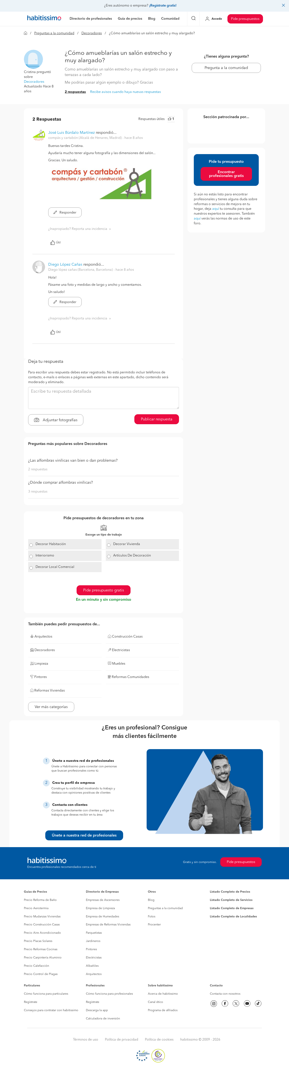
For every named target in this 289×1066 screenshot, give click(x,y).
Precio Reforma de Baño (40, 900)
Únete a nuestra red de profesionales (84, 835)
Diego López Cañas (65, 264)
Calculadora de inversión (103, 1018)
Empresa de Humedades (102, 916)
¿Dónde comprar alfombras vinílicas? (60, 483)
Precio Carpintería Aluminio (43, 957)
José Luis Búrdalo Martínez (71, 133)
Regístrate (30, 1002)
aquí (215, 209)
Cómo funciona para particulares (46, 993)
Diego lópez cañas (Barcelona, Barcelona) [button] (81, 270)
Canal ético (155, 1002)
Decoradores (91, 33)
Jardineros (93, 941)
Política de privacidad (121, 1039)
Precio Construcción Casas (42, 924)
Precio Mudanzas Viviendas (42, 916)
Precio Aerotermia (36, 908)
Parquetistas (94, 932)
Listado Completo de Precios (230, 891)
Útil (58, 242)
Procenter (154, 924)
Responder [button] (67, 212)
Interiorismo (45, 555)
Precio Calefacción (36, 965)
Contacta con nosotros (225, 993)
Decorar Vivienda (126, 544)
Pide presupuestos (245, 19)
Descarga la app (97, 1010)
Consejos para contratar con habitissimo (51, 1010)
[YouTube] (247, 1003)
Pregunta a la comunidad (226, 68)
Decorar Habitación (51, 544)
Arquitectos (94, 974)
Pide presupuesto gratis (103, 590)
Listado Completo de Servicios (231, 900)
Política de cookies (159, 1039)
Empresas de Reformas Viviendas (108, 924)
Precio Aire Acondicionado (42, 932)
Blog (151, 900)
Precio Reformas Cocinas (40, 949)
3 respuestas (37, 491)
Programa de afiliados (163, 1010)
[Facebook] (225, 1003)
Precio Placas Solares (38, 941)
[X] (236, 1003)
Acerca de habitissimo (163, 993)
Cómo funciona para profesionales (109, 993)
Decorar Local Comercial (55, 567)
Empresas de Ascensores (103, 900)
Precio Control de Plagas (41, 974)
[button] (33, 59)
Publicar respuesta (156, 419)
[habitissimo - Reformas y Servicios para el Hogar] (44, 19)
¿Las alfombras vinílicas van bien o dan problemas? (73, 461)
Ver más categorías (51, 707)
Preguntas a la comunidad (54, 33)
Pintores (91, 949)
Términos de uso (85, 1039)
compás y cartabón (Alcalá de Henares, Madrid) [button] (85, 138)
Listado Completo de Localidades (233, 916)
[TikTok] (258, 1003)
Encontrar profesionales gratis (226, 174)
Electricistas (94, 957)
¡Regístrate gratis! (162, 5)
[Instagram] (213, 1003)
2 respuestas (75, 92)
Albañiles (92, 965)
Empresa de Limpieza (100, 908)
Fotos (151, 916)
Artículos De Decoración (132, 555)
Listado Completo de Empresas (231, 908)
